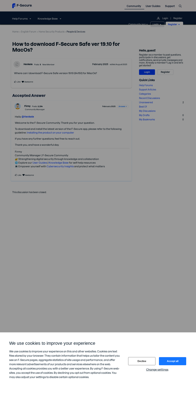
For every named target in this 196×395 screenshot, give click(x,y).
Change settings (157, 369)
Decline (142, 361)
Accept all (172, 361)
